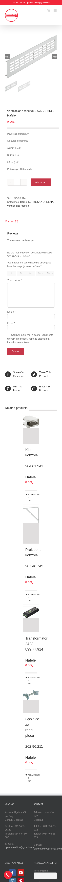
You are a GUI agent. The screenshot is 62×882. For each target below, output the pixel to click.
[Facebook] (12, 872)
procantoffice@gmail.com (38, 2)
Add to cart (40, 181)
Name (11, 311)
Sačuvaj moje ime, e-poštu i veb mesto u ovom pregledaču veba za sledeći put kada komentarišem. (30, 338)
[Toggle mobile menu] (55, 10)
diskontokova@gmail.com (48, 848)
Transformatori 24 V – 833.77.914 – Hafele (36, 649)
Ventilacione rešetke (18, 205)
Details (35, 494)
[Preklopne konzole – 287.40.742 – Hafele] (31, 525)
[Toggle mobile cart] (48, 10)
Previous (7, 56)
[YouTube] (21, 872)
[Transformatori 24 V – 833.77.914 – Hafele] (31, 619)
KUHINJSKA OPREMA (41, 201)
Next (55, 56)
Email (11, 323)
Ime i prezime (41, 870)
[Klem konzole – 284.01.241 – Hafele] (31, 429)
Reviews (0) (11, 221)
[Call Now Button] (8, 875)
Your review (14, 280)
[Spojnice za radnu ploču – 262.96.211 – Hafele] (31, 701)
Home (23, 201)
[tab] (31, 221)
